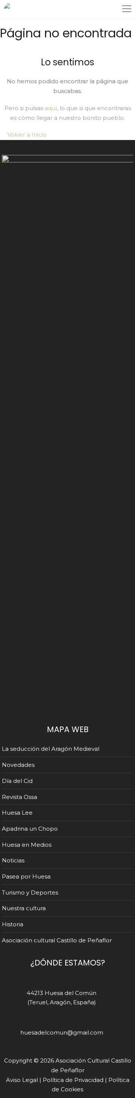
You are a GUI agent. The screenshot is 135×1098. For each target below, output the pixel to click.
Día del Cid (17, 780)
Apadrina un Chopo (30, 828)
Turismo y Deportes (30, 892)
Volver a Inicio (26, 134)
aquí (51, 108)
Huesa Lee (17, 812)
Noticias (13, 860)
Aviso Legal (22, 1079)
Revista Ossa (19, 796)
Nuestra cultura (24, 908)
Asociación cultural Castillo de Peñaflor (57, 940)
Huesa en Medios (26, 844)
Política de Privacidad (73, 1079)
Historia (12, 924)
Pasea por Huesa (26, 876)
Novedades (18, 764)
